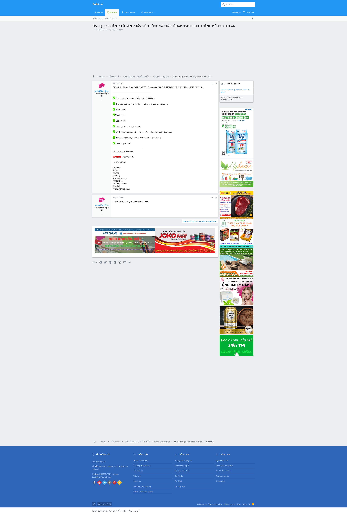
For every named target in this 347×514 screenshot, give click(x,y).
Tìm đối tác (138, 471)
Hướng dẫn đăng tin (183, 460)
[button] (137, 12)
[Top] (249, 504)
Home (244, 504)
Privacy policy (229, 504)
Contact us (202, 504)
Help (238, 504)
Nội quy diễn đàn (182, 471)
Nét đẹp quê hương (142, 486)
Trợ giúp (178, 481)
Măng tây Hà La (101, 30)
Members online (232, 84)
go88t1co (238, 89)
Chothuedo (220, 481)
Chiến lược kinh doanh (143, 491)
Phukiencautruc (222, 476)
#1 (216, 84)
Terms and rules (215, 504)
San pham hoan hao (224, 466)
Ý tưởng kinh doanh (142, 466)
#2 (216, 198)
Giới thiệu (179, 476)
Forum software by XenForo (116, 511)
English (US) (105, 504)
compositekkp (227, 89)
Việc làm (137, 476)
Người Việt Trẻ (222, 460)
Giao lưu (137, 481)
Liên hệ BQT (180, 486)
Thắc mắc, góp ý (182, 466)
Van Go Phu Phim (223, 471)
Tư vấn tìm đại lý (140, 460)
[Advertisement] (173, 52)
